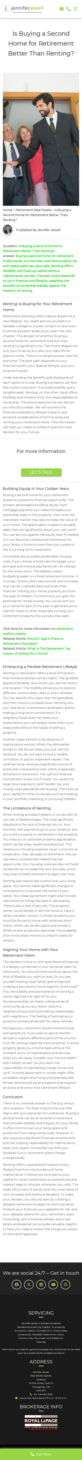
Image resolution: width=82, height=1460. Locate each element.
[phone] (69, 9)
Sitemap (41, 1341)
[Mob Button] (75, 9)
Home (7, 210)
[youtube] (53, 1284)
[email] (61, 9)
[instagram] (65, 1284)
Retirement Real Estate (33, 210)
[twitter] (29, 1284)
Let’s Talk (41, 472)
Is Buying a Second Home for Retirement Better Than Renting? (37, 215)
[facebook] (16, 1284)
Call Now (42, 1454)
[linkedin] (41, 1284)
